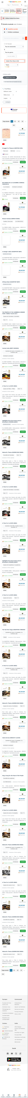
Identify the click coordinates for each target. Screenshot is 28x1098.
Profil (25, 1096)
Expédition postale (13, 29)
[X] (16, 1053)
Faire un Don (18, 1014)
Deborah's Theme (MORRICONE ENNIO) (12, 452)
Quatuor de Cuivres (7, 598)
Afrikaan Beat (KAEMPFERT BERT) (11, 282)
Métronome (17, 1042)
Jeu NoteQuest (18, 1039)
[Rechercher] (21, 5)
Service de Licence (19, 1009)
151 (14, 125)
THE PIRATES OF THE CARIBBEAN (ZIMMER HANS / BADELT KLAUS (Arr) (13, 312)
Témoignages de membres (6, 1010)
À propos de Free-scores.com (6, 1003)
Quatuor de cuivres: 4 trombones (10, 706)
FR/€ (26, 6)
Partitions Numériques (5, 1034)
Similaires (15, 162)
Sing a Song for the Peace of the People (12, 775)
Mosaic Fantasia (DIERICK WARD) (11, 218)
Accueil (2, 1096)
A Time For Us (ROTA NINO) (9, 386)
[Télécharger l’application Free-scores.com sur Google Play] (14, 1060)
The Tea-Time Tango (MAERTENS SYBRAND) (13, 629)
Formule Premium (19, 1011)
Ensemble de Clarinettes (8, 455)
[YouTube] (12, 1053)
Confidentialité (5, 1015)
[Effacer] (23, 38)
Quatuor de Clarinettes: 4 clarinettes (11, 316)
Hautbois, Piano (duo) (8, 221)
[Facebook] (7, 1053)
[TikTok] (20, 1053)
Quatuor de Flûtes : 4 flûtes (9, 388)
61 (18, 121)
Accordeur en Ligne (19, 1032)
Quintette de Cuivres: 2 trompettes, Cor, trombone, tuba (14, 351)
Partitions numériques (13, 32)
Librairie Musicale (8, 1030)
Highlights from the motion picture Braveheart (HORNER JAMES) (11, 421)
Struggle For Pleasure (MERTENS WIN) (12, 148)
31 (15, 121)
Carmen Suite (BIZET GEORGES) (10, 348)
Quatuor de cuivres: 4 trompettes (10, 813)
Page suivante (6, 121)
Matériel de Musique (6, 1037)
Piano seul (5, 151)
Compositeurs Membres (18, 1003)
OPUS (19, 1096)
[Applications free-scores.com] (2, 11)
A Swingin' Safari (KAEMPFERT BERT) (12, 251)
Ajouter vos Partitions (20, 1007)
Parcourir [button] (8, 1096)
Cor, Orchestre (6, 187)
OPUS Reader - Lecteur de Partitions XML (20, 1028)
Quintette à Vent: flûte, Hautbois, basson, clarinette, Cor (14, 526)
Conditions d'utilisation (7, 1013)
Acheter (23, 162)
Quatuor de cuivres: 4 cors (9, 885)
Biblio (14, 1096)
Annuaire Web (18, 1034)
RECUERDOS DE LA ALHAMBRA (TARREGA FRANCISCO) (13, 183)
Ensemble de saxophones (8, 778)
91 (22, 121)
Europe (14, 110)
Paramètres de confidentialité (5, 1018)
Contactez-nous (6, 1007)
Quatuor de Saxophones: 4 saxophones (11, 565)
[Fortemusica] (8, 1069)
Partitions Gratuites (5, 1027)
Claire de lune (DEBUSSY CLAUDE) (11, 737)
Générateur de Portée (20, 1037)
